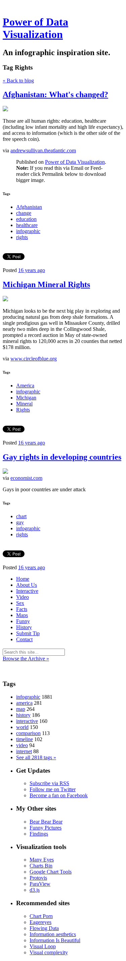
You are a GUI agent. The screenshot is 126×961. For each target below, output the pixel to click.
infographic (28, 231)
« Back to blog (18, 80)
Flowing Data (44, 928)
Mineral (24, 404)
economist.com (26, 478)
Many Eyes (42, 859)
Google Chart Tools (51, 872)
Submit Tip (28, 633)
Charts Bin (41, 866)
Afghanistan (29, 207)
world (22, 727)
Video (22, 597)
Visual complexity (49, 952)
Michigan (26, 397)
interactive (27, 721)
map (20, 709)
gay (20, 522)
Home (22, 579)
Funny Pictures (45, 828)
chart (21, 516)
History (24, 627)
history (23, 715)
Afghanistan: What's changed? (55, 94)
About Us (26, 585)
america (24, 703)
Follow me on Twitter (53, 789)
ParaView (40, 884)
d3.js (35, 890)
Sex (20, 603)
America (25, 385)
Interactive (27, 591)
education (26, 219)
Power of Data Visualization (35, 28)
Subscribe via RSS (49, 783)
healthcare (27, 225)
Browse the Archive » (26, 658)
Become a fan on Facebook (59, 795)
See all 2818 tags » (36, 757)
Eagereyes (40, 922)
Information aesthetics (53, 934)
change (23, 213)
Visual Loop (43, 946)
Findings (39, 834)
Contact (24, 639)
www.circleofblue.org (33, 358)
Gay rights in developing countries (62, 457)
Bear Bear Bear (46, 821)
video (22, 745)
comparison (28, 733)
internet (24, 751)
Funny (23, 621)
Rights (23, 410)
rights (22, 237)
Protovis (38, 878)
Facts (21, 609)
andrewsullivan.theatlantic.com (43, 150)
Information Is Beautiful (55, 940)
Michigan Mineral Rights (46, 284)
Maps (22, 615)
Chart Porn (41, 916)
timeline (24, 739)
